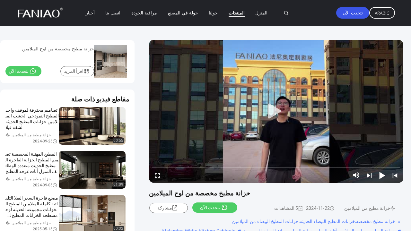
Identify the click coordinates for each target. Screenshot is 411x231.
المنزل (261, 13)
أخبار (90, 13)
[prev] (395, 175)
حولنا (213, 13)
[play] (276, 111)
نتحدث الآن (353, 13)
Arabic (382, 13)
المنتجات (237, 13)
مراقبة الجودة (144, 13)
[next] (369, 175)
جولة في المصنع (183, 13)
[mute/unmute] (356, 175)
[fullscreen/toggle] (157, 175)
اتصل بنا (112, 13)
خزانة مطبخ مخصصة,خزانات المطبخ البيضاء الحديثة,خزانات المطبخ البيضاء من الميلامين (313, 221)
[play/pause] (382, 175)
